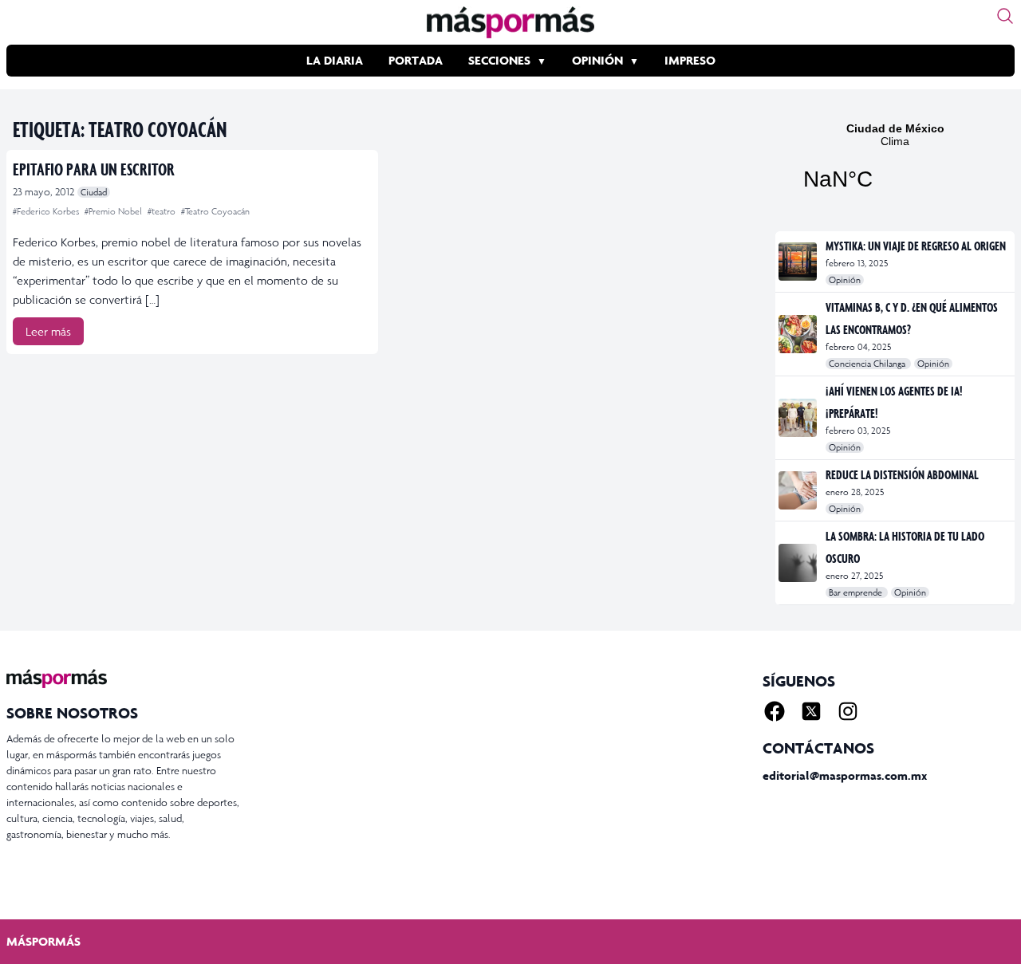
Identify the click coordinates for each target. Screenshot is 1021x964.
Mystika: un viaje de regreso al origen (916, 246)
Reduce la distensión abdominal (902, 474)
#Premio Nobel (114, 211)
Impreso (689, 60)
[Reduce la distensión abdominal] (799, 490)
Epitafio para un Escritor (94, 168)
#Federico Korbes (47, 211)
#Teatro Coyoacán (215, 211)
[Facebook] (774, 711)
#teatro (163, 211)
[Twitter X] (811, 711)
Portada (415, 60)
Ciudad (94, 192)
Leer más (48, 331)
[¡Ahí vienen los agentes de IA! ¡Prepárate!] (799, 418)
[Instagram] (848, 711)
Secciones (499, 60)
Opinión (597, 60)
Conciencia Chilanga (868, 363)
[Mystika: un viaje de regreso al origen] (799, 261)
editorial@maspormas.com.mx (845, 775)
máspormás (43, 941)
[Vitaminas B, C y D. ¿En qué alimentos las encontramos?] (799, 334)
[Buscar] (1005, 16)
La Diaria (334, 60)
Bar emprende (857, 592)
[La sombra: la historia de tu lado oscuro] (799, 563)
